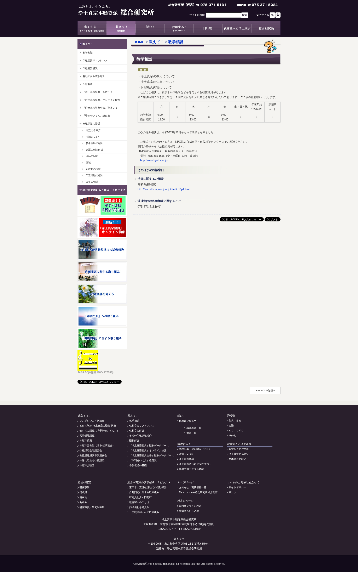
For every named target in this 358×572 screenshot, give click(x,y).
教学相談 (88, 52)
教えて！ (120, 28)
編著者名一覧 (193, 428)
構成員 (83, 492)
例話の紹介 (92, 156)
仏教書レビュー (187, 420)
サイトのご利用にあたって (243, 482)
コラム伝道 (92, 181)
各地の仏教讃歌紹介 (94, 76)
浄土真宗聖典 (186, 459)
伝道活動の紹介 (94, 175)
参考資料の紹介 (94, 143)
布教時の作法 (93, 169)
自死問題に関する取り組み (144, 492)
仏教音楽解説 (90, 68)
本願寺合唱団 (87, 465)
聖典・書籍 (235, 420)
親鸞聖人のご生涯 (239, 449)
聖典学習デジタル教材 (191, 469)
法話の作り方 (93, 130)
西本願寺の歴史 (237, 459)
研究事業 (85, 487)
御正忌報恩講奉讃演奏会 (93, 455)
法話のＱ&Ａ (93, 136)
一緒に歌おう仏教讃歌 (92, 460)
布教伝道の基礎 (91, 123)
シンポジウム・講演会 (92, 420)
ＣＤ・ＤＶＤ (236, 430)
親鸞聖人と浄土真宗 (237, 28)
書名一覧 (191, 433)
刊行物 (208, 28)
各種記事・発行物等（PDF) (194, 449)
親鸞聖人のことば (139, 502)
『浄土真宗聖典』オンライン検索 (101, 99)
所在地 (83, 497)
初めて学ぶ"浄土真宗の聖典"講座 (98, 425)
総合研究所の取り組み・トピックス (149, 482)
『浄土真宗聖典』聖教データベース (149, 445)
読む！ (149, 28)
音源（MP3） (186, 454)
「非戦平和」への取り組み (144, 512)
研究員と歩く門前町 (140, 497)
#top (265, 390)
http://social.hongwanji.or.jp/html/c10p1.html (164, 189)
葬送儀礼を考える (139, 507)
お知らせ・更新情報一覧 (192, 487)
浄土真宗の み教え (239, 454)
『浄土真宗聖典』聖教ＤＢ (97, 92)
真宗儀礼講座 (87, 435)
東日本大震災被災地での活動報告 (148, 487)
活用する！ (179, 28)
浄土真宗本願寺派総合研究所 (122, 10)
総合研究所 (266, 28)
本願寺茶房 (86, 440)
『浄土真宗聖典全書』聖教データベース (151, 455)
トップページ (185, 482)
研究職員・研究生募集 (92, 507)
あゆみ (83, 502)
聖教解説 (88, 84)
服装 (88, 162)
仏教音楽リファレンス (95, 60)
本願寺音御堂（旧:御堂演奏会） (97, 445)
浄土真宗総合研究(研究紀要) (194, 464)
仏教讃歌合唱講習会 (91, 450)
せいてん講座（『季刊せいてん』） (99, 430)
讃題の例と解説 (94, 149)
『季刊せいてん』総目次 (96, 115)
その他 (232, 435)
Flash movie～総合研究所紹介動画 (198, 492)
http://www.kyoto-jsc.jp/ (153, 160)
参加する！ (91, 28)
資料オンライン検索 (190, 505)
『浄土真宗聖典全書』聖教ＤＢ (100, 107)
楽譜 (231, 425)
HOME (139, 42)
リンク (232, 492)
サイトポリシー (237, 487)
